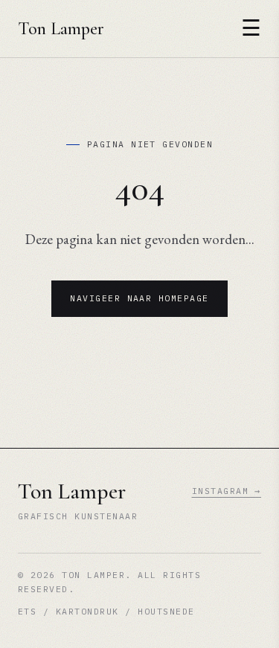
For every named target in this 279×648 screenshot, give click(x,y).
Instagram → (226, 490)
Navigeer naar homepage (139, 298)
